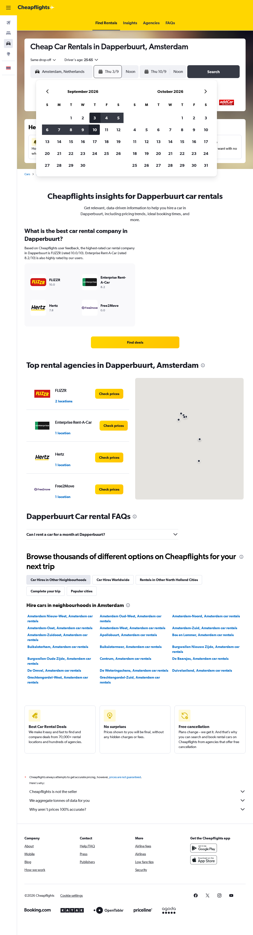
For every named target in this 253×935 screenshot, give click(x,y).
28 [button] (59, 165)
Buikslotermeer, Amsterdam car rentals (131, 647)
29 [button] (70, 165)
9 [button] (83, 129)
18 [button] (107, 141)
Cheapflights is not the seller (53, 791)
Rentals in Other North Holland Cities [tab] (169, 580)
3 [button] (94, 118)
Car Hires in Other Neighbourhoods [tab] (58, 580)
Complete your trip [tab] (46, 591)
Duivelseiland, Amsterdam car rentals (202, 670)
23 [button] (82, 153)
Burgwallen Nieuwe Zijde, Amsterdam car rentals (205, 649)
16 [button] (83, 141)
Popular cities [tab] (81, 591)
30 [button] (82, 165)
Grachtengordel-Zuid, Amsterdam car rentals (130, 679)
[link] (135, 342)
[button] (8, 7)
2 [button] (83, 118)
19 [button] (118, 141)
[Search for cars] (8, 43)
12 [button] (118, 129)
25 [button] (106, 153)
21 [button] (59, 153)
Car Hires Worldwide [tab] (113, 580)
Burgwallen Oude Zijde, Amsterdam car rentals (59, 661)
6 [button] (47, 129)
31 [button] (206, 165)
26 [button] (118, 153)
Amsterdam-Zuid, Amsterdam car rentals (204, 628)
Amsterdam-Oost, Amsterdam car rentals (59, 628)
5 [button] (118, 118)
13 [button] (47, 141)
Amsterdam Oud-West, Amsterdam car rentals (130, 618)
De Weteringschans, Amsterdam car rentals (134, 670)
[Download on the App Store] (203, 859)
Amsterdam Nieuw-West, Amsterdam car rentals (60, 618)
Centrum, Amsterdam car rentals (125, 659)
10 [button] (95, 129)
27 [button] (47, 165)
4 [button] (106, 118)
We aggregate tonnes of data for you (59, 800)
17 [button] (95, 141)
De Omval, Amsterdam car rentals (54, 670)
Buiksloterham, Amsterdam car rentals (57, 647)
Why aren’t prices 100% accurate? (57, 809)
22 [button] (70, 153)
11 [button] (106, 129)
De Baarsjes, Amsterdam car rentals (200, 659)
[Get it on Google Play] (203, 848)
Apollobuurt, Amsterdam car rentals (128, 635)
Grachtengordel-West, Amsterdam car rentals (57, 679)
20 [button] (47, 153)
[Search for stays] (8, 33)
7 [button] (59, 129)
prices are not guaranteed (125, 777)
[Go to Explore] (8, 54)
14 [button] (59, 141)
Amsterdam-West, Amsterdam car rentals (132, 628)
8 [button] (71, 129)
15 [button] (71, 141)
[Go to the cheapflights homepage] (36, 7)
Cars (27, 174)
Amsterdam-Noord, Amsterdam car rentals (206, 616)
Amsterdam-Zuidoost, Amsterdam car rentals (57, 637)
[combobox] (43, 59)
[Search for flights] (8, 23)
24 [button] (94, 153)
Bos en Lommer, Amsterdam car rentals (203, 635)
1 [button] (71, 118)
